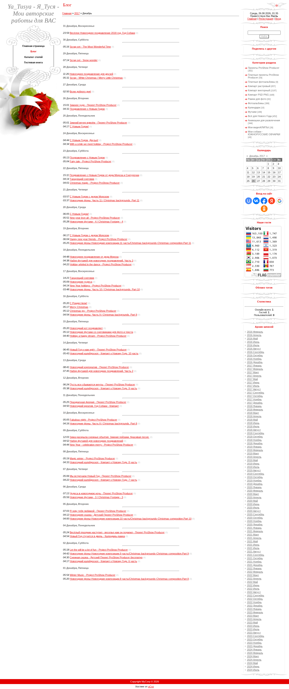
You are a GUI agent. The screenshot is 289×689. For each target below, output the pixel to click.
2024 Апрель (254, 659)
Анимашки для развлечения (264, 120)
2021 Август (254, 551)
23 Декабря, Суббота (76, 150)
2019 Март (253, 453)
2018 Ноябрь (254, 440)
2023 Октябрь (255, 639)
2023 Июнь (253, 626)
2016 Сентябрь (255, 352)
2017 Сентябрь (255, 392)
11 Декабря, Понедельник (79, 395)
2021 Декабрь (255, 565)
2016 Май (252, 338)
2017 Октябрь (255, 396)
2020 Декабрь (255, 524)
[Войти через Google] (279, 200)
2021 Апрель (254, 538)
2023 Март (253, 615)
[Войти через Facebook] (264, 200)
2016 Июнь (253, 342)
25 (248, 181)
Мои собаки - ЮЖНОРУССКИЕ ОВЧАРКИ (264, 133)
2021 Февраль (255, 531)
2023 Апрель (254, 619)
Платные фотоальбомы (261, 81)
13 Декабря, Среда (74, 360)
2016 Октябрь (255, 355)
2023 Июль (253, 629)
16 (274, 172)
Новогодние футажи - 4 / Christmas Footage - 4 (96, 221)
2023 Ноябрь (254, 642)
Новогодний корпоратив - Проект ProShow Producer (99, 367)
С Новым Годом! (79, 126)
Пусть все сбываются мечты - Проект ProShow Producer (102, 384)
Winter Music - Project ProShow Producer (92, 575)
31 (279, 181)
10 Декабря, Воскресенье (78, 412)
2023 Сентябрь (255, 636)
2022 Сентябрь (255, 595)
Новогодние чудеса (81, 281)
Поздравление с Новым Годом (87, 109)
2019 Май (252, 460)
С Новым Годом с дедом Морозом (89, 196)
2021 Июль (253, 548)
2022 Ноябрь (254, 602)
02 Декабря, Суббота (76, 543)
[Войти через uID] (248, 200)
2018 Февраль (255, 409)
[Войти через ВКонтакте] (256, 200)
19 (253, 176)
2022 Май (252, 582)
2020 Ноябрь (254, 521)
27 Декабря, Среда (74, 84)
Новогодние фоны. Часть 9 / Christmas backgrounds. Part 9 (103, 314)
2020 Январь (254, 487)
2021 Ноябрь (254, 561)
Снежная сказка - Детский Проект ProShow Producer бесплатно (106, 557)
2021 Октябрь (255, 558)
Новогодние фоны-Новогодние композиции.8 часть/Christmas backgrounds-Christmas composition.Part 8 (129, 578)
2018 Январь (254, 406)
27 (258, 181)
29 (269, 181)
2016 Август (254, 348)
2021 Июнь (253, 544)
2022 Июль (253, 588)
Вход (278, 18)
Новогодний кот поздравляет (86, 328)
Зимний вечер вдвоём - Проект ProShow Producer (98, 122)
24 (279, 176)
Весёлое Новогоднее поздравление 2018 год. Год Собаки (102, 33)
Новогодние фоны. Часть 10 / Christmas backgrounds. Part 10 (105, 289)
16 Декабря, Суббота (76, 296)
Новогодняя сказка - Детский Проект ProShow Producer (101, 514)
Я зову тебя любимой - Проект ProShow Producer (98, 511)
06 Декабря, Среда (74, 486)
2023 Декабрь (255, 646)
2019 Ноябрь (254, 480)
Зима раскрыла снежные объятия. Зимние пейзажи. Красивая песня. (109, 437)
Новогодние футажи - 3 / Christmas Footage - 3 (96, 497)
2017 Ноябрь (254, 399)
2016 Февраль (255, 331)
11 (248, 172)
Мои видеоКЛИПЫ (258, 127)
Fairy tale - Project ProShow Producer (90, 161)
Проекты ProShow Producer (263, 67)
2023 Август (254, 632)
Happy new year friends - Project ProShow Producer (98, 239)
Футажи (252, 111)
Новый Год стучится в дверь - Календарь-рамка (97, 536)
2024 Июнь (253, 666)
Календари (254, 107)
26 (253, 181)
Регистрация (266, 18)
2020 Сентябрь (255, 514)
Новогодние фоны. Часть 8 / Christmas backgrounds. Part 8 (103, 423)
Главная (67, 13)
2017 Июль (253, 386)
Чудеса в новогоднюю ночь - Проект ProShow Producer (101, 493)
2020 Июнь (253, 504)
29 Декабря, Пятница (76, 53)
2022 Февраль (255, 571)
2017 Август (254, 389)
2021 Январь (254, 527)
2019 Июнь (253, 463)
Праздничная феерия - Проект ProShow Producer (98, 402)
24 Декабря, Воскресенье (78, 133)
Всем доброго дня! (80, 91)
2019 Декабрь (255, 484)
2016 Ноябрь (254, 358)
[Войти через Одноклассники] (264, 208)
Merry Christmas (79, 307)
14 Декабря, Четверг (75, 342)
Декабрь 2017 (257, 156)
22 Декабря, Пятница (76, 168)
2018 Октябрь (255, 436)
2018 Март (253, 413)
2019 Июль (253, 467)
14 (263, 172)
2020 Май (252, 500)
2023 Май (252, 622)
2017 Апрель (254, 375)
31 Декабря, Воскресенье (78, 26)
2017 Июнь (253, 382)
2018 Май (252, 419)
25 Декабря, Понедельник (79, 115)
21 (263, 176)
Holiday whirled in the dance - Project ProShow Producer (101, 264)
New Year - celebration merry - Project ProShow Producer (101, 444)
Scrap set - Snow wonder (84, 60)
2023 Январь (254, 609)
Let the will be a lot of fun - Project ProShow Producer (99, 549)
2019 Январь (254, 446)
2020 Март (253, 494)
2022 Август (254, 592)
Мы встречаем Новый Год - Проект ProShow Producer (100, 476)
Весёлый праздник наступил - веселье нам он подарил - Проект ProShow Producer (117, 532)
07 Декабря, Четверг (75, 469)
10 (279, 168)
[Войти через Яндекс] (271, 200)
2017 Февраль (255, 369)
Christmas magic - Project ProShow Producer (95, 182)
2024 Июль (253, 669)
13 (258, 172)
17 (279, 172)
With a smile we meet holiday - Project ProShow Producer (101, 144)
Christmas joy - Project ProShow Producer (93, 310)
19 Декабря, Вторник (76, 228)
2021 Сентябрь (255, 555)
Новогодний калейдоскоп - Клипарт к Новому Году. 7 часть (103, 479)
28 (263, 181)
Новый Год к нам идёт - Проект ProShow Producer (98, 349)
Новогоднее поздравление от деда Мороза (94, 256)
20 (258, 176)
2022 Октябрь (255, 598)
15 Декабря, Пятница (76, 321)
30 (274, 181)
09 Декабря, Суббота (76, 430)
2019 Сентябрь (255, 473)
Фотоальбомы (256, 103)
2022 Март (253, 575)
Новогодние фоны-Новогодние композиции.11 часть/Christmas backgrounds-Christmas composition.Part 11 (130, 243)
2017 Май (252, 379)
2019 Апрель (254, 457)
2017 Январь (254, 365)
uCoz (151, 686)
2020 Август (254, 511)
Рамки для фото (257, 99)
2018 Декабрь (255, 443)
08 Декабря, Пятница (76, 451)
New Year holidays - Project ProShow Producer (95, 285)
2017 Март (253, 372)
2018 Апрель (254, 416)
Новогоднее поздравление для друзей (91, 74)
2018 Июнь (253, 423)
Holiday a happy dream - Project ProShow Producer (98, 335)
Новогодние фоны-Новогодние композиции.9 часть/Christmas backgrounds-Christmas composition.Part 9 (129, 553)
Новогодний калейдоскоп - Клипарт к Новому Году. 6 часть (103, 561)
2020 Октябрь (255, 517)
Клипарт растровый (259, 86)
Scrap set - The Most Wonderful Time (90, 46)
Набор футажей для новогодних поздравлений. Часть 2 (101, 371)
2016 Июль (253, 345)
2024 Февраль (255, 653)
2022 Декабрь (255, 605)
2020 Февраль (255, 490)
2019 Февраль (255, 450)
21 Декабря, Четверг (75, 189)
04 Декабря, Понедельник (79, 525)
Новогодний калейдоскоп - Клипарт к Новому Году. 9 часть (103, 388)
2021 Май (252, 541)
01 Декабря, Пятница (76, 568)
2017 (77, 13)
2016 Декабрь (255, 362)
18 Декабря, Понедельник (79, 249)
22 (269, 176)
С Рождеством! (78, 303)
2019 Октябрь (255, 477)
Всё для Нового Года (260, 116)
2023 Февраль (255, 612)
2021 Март (253, 534)
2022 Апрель (254, 578)
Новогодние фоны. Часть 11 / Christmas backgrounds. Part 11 (104, 200)
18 (248, 176)
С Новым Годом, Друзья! (84, 140)
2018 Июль (253, 426)
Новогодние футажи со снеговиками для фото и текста (101, 332)
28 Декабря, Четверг (75, 67)
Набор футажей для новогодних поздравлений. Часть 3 (101, 260)
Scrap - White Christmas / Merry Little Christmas (96, 77)
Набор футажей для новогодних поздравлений (96, 440)
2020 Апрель (254, 497)
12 (253, 172)
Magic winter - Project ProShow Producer (92, 458)
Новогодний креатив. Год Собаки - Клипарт (94, 406)
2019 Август (254, 470)
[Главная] (277, 3)
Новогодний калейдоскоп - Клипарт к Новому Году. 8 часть (103, 462)
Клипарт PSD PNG (258, 94)
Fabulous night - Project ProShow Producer (93, 419)
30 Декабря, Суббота (76, 39)
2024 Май (252, 663)
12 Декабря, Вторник (76, 377)
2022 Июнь (253, 585)
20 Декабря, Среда (74, 207)
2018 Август (254, 429)
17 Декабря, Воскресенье (78, 271)
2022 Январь (254, 568)
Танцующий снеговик (82, 179)
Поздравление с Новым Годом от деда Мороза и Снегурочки (104, 175)
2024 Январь (254, 649)
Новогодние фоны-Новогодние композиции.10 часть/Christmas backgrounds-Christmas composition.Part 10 (130, 518)
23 (274, 176)
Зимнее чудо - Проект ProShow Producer (93, 105)
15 (269, 172)
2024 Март (253, 656)
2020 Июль (253, 507)
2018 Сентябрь (255, 433)
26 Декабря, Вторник (76, 98)
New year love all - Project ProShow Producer (95, 217)
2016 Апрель (254, 335)
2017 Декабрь (255, 402)
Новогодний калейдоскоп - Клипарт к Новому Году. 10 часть (104, 353)
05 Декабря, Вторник (76, 504)
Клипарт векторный (259, 90)
